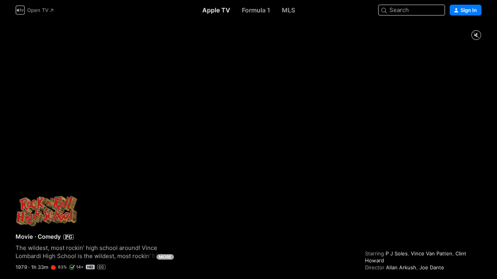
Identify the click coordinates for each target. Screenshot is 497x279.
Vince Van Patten (431, 253)
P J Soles (397, 253)
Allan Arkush (401, 267)
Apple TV (216, 10)
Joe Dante (431, 267)
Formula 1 (256, 10)
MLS (288, 10)
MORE (165, 257)
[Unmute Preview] (476, 35)
